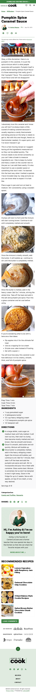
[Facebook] (10, 669)
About (18, 679)
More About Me (17, 552)
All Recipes (10, 11)
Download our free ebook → (18, 2)
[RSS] (26, 669)
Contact (18, 682)
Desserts (19, 495)
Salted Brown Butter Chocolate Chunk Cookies (24, 610)
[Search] (30, 5)
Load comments (10, 621)
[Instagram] (22, 669)
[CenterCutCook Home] (9, 5)
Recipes (18, 675)
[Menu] (34, 5)
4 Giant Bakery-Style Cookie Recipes (24, 597)
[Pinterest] (14, 669)
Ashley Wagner (14, 27)
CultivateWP (26, 690)
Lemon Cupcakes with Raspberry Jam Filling (24, 570)
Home (3, 11)
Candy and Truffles (8, 495)
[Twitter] (18, 669)
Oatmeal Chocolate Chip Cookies (23, 583)
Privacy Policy (10, 690)
